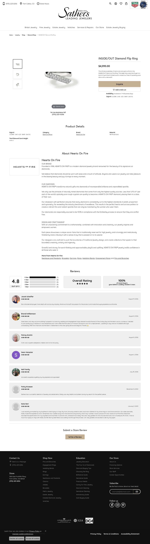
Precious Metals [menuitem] (81, 481)
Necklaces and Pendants (51, 258)
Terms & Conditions (111, 533)
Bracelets (65, 258)
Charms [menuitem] (45, 481)
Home (11, 35)
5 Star (27, 277)
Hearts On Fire (80, 134)
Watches (71, 27)
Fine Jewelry (44, 27)
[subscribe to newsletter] (136, 491)
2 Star (27, 284)
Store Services (115, 468)
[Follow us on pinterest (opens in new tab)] (123, 505)
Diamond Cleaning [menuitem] (82, 488)
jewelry (17, 35)
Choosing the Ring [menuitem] (82, 471)
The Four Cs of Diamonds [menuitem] (85, 465)
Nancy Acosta (26, 335)
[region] (58, 74)
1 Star (27, 287)
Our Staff (113, 471)
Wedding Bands (88, 258)
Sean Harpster (27, 352)
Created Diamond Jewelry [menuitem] (52, 498)
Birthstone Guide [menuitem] (82, 475)
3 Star (27, 282)
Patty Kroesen (27, 386)
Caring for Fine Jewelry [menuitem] (84, 485)
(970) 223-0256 (58, 114)
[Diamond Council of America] (89, 520)
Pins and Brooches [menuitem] (49, 461)
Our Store (100, 27)
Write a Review (75, 436)
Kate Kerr (25, 403)
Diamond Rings (32, 35)
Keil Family (25, 369)
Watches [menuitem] (46, 501)
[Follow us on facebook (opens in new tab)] (112, 505)
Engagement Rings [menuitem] (49, 465)
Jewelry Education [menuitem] (82, 461)
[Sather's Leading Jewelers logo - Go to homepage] (75, 13)
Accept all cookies (32, 538)
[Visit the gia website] (78, 520)
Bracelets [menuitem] (46, 488)
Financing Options (116, 465)
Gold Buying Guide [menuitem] (82, 498)
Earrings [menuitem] (46, 475)
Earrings (73, 258)
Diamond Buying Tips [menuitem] (83, 468)
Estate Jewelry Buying (115, 27)
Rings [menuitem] (45, 471)
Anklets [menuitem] (45, 485)
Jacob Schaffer (27, 296)
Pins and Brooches (121, 258)
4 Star (26, 280)
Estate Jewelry (58, 27)
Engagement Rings (103, 258)
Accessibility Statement (130, 533)
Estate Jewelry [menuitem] (48, 494)
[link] (9, 3)
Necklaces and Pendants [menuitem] (51, 478)
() (57, 277)
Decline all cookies (17, 538)
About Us (113, 461)
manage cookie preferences (22, 534)
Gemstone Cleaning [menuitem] (83, 491)
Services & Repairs (85, 27)
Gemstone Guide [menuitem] (82, 478)
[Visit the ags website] (64, 520)
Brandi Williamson (28, 313)
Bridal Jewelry (31, 27)
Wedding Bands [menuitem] (48, 468)
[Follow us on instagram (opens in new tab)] (117, 505)
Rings (23, 35)
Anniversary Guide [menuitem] (82, 494)
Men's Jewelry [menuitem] (48, 491)
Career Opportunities (117, 475)
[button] (110, 3)
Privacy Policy (95, 533)
